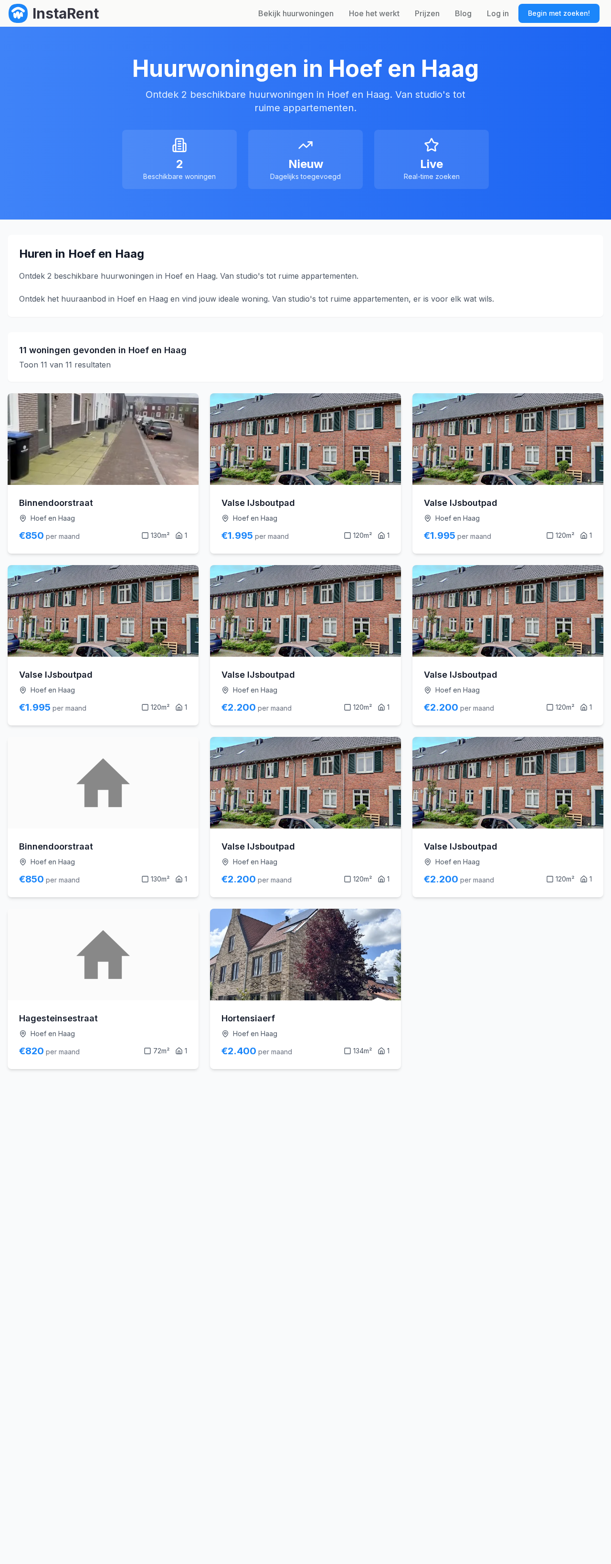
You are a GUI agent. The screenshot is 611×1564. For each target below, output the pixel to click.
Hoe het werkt (374, 13)
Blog (463, 13)
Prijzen (427, 13)
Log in (498, 13)
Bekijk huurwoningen (296, 13)
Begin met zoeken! (559, 13)
